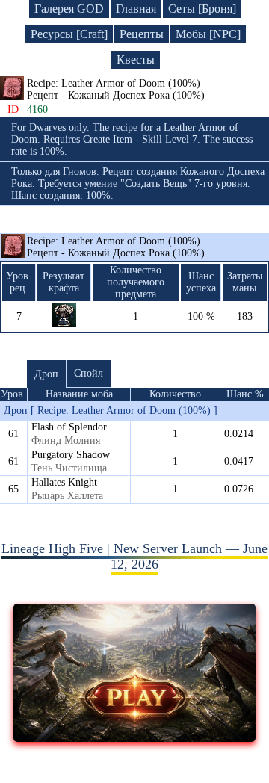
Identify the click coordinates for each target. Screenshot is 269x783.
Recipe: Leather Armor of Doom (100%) (116, 247)
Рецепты (142, 34)
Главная (136, 8)
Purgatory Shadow (70, 454)
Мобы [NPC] (208, 34)
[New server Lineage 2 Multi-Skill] (134, 737)
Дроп (46, 374)
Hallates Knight (64, 482)
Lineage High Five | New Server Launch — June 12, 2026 (134, 556)
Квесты (136, 59)
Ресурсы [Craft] (69, 34)
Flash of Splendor (69, 427)
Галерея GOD (69, 8)
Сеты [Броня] (202, 8)
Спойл (88, 373)
